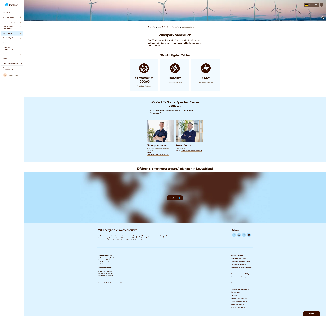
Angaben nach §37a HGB (239, 298)
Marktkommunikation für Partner (241, 267)
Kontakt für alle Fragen (238, 258)
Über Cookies (235, 280)
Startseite (151, 27)
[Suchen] (321, 5)
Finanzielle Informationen (239, 301)
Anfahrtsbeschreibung (105, 267)
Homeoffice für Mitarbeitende (240, 261)
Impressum (234, 295)
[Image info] (322, 17)
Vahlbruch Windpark (188, 27)
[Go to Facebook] (234, 235)
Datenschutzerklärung (238, 277)
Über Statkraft (163, 27)
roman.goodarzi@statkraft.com (191, 150)
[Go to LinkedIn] (239, 235)
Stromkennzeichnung (238, 307)
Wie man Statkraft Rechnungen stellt (110, 283)
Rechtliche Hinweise (237, 283)
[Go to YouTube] (249, 235)
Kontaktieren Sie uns (105, 256)
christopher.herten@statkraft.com (158, 154)
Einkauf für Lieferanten (238, 264)
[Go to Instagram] (244, 235)
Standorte (175, 27)
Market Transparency (237, 304)
